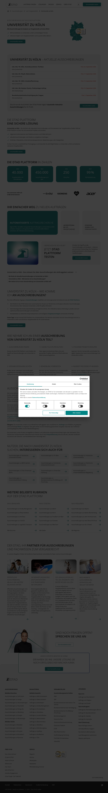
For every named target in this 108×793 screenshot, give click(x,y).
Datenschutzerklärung (38, 397)
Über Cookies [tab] (78, 384)
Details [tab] (54, 384)
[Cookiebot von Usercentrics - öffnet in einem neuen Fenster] (81, 379)
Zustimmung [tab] (30, 384)
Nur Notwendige (53, 412)
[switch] (45, 406)
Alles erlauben (77, 412)
